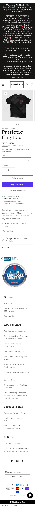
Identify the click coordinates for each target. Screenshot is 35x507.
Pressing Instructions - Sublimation (14, 365)
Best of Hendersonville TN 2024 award (15, 309)
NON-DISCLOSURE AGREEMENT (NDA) (12, 427)
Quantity (5, 166)
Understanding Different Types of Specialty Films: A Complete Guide (15, 395)
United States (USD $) (16, 477)
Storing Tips (9, 380)
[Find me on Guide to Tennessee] (14, 289)
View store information (14, 204)
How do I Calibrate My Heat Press (16, 358)
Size (3, 156)
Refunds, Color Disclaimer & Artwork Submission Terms (16, 450)
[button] (3, 84)
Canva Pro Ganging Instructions (12, 345)
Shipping (5, 145)
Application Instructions (14, 331)
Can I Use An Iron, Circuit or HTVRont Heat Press (16, 337)
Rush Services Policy (13, 443)
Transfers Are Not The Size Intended (15, 386)
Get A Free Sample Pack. (15, 352)
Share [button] (6, 247)
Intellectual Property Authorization (13, 419)
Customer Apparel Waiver (15, 413)
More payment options (17, 190)
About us (8, 303)
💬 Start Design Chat (17, 502)
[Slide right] (22, 124)
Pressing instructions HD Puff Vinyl (17, 373)
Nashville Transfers (19, 495)
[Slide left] (13, 124)
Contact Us (9, 316)
